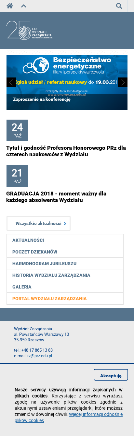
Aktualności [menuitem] (28, 240)
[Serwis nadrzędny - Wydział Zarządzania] (23, 6)
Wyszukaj (119, 6)
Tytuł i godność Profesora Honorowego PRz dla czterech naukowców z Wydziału (66, 151)
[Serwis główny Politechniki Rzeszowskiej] (12, 6)
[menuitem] (65, 298)
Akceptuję (111, 375)
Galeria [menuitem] (22, 286)
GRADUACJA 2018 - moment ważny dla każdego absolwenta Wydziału (56, 196)
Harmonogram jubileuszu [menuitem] (44, 263)
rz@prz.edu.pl (39, 356)
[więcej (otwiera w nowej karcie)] (67, 108)
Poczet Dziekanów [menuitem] (34, 251)
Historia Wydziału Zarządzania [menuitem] (51, 275)
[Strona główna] (35, 30)
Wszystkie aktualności (38, 223)
